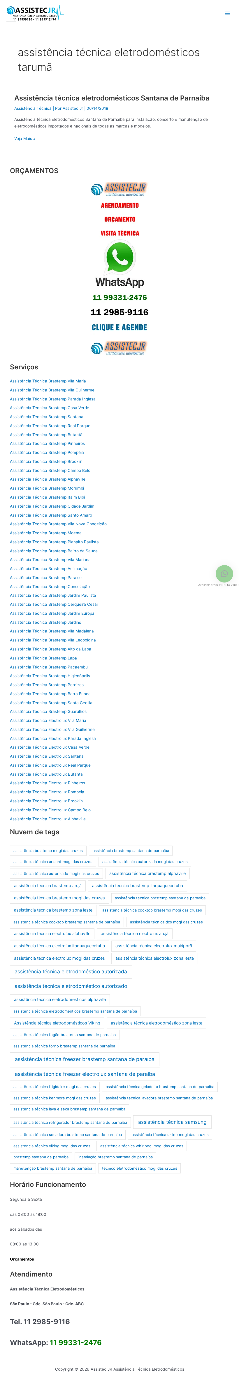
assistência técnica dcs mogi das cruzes (166, 922)
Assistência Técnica (33, 108)
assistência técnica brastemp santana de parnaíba (160, 898)
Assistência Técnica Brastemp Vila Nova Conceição (58, 524)
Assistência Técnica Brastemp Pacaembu (49, 667)
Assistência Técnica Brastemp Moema (46, 533)
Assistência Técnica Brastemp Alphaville (47, 479)
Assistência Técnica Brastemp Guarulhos (48, 711)
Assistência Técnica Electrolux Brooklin (46, 801)
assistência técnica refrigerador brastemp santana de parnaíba (70, 1122)
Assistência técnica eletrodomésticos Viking (57, 1023)
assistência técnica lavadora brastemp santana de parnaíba (159, 1098)
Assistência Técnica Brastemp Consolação (50, 586)
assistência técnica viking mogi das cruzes (51, 1146)
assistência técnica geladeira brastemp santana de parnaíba (160, 1086)
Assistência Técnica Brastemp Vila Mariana (50, 559)
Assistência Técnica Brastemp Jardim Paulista (53, 595)
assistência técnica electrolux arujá (134, 933)
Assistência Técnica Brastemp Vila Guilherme (52, 390)
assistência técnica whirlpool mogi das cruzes (141, 1146)
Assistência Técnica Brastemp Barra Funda (50, 693)
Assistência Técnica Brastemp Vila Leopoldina (53, 640)
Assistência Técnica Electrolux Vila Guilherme (52, 729)
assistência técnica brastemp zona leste (53, 910)
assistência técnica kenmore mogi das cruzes (54, 1098)
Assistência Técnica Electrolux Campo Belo (50, 810)
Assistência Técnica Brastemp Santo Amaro (51, 515)
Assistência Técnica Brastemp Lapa (43, 658)
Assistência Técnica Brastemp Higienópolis (50, 675)
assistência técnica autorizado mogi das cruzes (56, 873)
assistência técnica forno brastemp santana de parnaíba (64, 1046)
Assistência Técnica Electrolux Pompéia (47, 792)
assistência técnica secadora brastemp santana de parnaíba (67, 1134)
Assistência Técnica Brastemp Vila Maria (48, 381)
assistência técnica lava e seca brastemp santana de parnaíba (69, 1109)
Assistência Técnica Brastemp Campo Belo (50, 470)
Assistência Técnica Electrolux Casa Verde (49, 747)
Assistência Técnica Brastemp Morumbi (47, 488)
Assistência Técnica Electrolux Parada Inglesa (53, 738)
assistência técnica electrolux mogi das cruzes (59, 958)
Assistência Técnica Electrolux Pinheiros (47, 783)
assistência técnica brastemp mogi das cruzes (59, 897)
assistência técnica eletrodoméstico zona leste (156, 1023)
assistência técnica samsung (172, 1122)
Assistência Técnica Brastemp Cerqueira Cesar (54, 604)
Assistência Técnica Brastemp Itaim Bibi (47, 497)
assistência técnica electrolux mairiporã (153, 945)
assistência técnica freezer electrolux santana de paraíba (85, 1074)
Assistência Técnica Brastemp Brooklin (46, 461)
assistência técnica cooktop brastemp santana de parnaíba (66, 922)
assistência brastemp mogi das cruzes (48, 850)
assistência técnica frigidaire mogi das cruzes (54, 1086)
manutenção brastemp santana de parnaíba (52, 1168)
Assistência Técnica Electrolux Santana (47, 756)
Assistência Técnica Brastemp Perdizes (47, 684)
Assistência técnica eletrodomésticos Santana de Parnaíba (112, 98)
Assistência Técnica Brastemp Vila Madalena (52, 631)
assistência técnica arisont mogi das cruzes (52, 861)
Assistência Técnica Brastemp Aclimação (48, 568)
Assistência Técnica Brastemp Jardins (45, 622)
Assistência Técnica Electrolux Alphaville (48, 819)
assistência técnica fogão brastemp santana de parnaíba (64, 1034)
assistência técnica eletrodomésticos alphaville (60, 999)
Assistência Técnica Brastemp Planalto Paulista (54, 542)
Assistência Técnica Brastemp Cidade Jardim (52, 506)
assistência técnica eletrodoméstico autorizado (71, 986)
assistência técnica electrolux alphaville (52, 933)
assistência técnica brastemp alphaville (147, 873)
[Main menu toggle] (227, 13)
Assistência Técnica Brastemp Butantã (46, 434)
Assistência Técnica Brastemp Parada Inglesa (53, 399)
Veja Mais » (24, 138)
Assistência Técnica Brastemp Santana (46, 416)
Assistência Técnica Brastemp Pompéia (47, 452)
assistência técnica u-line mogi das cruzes (170, 1134)
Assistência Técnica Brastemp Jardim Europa (52, 613)
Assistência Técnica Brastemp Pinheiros (47, 443)
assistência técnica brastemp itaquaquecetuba (137, 885)
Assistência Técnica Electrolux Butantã (46, 774)
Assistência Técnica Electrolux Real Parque (50, 765)
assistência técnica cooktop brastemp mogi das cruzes (152, 910)
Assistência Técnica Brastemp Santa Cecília (51, 702)
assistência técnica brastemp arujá (48, 885)
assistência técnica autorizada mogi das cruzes (145, 861)
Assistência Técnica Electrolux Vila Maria (48, 720)
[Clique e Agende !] (119, 268)
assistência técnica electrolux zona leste (154, 958)
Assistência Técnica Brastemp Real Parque (50, 425)
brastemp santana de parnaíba (40, 1157)
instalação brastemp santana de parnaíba (115, 1157)
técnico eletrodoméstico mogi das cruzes (139, 1168)
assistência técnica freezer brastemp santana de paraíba (84, 1059)
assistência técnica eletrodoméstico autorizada (71, 971)
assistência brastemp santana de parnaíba (131, 850)
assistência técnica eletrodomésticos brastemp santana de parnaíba (75, 1011)
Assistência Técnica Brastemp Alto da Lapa (50, 649)
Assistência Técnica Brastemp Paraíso (46, 577)
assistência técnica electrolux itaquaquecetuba (59, 945)
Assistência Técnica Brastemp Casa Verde (49, 407)
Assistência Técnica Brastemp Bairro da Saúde (54, 551)
